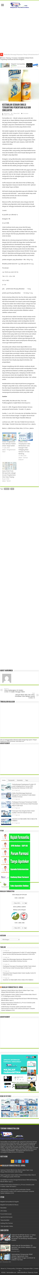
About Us (3, 1268)
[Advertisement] (19, 28)
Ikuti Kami (4, 1157)
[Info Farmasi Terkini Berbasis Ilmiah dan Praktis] (19, 4)
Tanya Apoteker (4, 1220)
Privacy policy (11, 1268)
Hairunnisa (7, 113)
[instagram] (26, 1161)
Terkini (4, 780)
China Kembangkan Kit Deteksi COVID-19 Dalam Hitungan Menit (14, 690)
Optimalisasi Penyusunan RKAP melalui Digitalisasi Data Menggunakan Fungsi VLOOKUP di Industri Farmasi (23, 1257)
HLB (12, 489)
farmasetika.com (11, 1272)
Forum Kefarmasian (6, 1214)
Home (3, 58)
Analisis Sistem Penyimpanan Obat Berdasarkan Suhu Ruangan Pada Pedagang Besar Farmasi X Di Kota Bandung (24, 447)
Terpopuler (11, 780)
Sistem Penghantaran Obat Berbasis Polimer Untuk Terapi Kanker (9, 443)
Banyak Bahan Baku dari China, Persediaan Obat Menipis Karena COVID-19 (25, 696)
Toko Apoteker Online (6, 1226)
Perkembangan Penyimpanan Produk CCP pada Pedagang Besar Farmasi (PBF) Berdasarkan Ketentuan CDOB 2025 (24, 786)
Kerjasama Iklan (28, 1268)
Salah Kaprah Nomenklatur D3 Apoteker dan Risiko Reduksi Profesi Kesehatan (23, 1247)
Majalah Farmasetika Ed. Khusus (9, 1204)
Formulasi (15, 58)
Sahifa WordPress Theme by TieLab (27, 1272)
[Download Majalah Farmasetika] (19, 65)
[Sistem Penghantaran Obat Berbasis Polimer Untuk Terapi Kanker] (9, 437)
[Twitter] (19, 1161)
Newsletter (3, 1208)
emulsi (7, 489)
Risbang (8, 58)
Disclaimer (19, 1268)
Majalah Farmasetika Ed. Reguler (9, 1201)
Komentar (20, 780)
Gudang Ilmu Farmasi (6, 1223)
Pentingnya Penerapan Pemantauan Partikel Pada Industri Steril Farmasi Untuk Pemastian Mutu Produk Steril (25, 803)
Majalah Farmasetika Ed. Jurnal (12, 987)
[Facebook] (16, 1161)
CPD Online (3, 1211)
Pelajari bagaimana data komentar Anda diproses (18, 740)
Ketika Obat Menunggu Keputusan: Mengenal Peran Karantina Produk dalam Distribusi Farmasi (24, 795)
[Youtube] (23, 1161)
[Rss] (12, 1161)
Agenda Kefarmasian (6, 1217)
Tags (26, 780)
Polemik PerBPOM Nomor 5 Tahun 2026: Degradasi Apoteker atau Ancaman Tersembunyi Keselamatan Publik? (23, 1237)
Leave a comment (8, 114)
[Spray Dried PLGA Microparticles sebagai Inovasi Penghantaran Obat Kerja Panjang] (9, 466)
